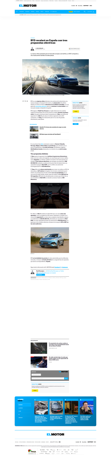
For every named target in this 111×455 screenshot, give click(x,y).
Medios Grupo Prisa (32, 453)
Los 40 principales (48, 450)
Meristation (73, 453)
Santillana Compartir (59, 450)
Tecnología (47, 11)
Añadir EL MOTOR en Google (75, 48)
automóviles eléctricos (41, 106)
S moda (63, 453)
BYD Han (54, 277)
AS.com (68, 450)
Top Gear (56, 0)
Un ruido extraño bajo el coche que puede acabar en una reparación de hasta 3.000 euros (58, 358)
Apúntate (35, 390)
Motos (33, 0)
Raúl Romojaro (40, 48)
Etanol (73, 0)
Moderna (47, 453)
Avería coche (38, 0)
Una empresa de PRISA (32, 451)
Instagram (65, 267)
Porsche (69, 0)
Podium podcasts (53, 453)
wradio (53, 451)
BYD (42, 144)
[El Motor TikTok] (58, 442)
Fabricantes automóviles (35, 279)
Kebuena (75, 451)
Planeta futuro (70, 451)
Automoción (39, 277)
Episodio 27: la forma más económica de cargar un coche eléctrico (53, 128)
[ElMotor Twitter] (55, 442)
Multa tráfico (51, 0)
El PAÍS (42, 450)
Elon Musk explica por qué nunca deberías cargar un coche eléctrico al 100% (85, 418)
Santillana (53, 450)
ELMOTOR (20, 404)
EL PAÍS (20, 411)
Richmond (41, 453)
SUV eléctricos (45, 279)
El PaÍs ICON (58, 453)
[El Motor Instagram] (56, 442)
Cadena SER (64, 450)
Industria (40, 279)
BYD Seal (57, 277)
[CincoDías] (80, 5)
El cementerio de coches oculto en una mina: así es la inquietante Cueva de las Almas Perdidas (59, 344)
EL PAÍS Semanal (66, 451)
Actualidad (22, 11)
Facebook (57, 267)
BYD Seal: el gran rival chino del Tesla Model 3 (50, 134)
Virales (42, 11)
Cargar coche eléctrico (45, 0)
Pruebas (37, 11)
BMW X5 (21, 0)
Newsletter (54, 11)
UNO (50, 451)
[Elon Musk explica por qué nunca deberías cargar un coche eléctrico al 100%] (86, 414)
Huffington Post (43, 451)
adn (72, 450)
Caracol (76, 450)
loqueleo (67, 453)
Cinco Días (58, 451)
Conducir (32, 11)
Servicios (70, 11)
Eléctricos (27, 11)
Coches (65, 277)
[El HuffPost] (86, 5)
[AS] (76, 5)
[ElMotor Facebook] (53, 442)
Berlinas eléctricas (45, 277)
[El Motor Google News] (59, 442)
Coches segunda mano (28, 0)
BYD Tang (61, 277)
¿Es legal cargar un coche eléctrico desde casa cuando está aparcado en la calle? (56, 418)
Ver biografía (39, 274)
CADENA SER (20, 417)
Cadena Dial (62, 451)
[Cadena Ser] (91, 5)
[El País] (73, 5)
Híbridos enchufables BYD (63, 0)
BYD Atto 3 (50, 277)
